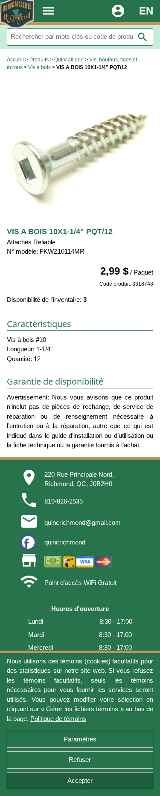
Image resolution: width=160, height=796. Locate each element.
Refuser (80, 759)
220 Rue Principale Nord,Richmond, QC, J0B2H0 (79, 479)
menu (48, 10)
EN (146, 11)
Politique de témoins (58, 718)
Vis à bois (39, 67)
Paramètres (80, 739)
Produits (39, 60)
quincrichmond (64, 542)
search (142, 37)
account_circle (118, 10)
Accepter (80, 780)
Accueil (15, 60)
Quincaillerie (69, 60)
